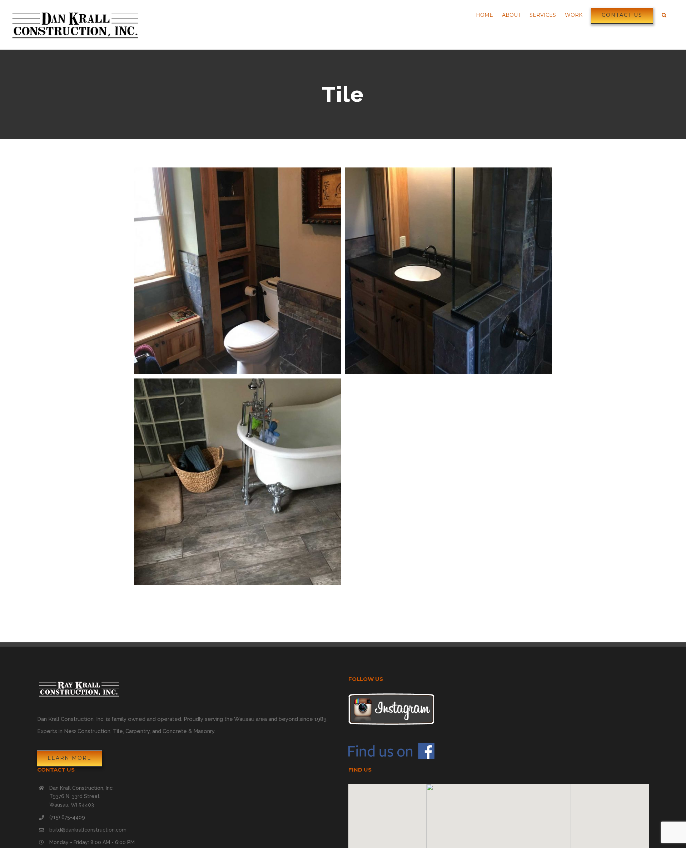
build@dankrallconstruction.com (87, 830)
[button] (498, 828)
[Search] (664, 15)
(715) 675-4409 (67, 817)
